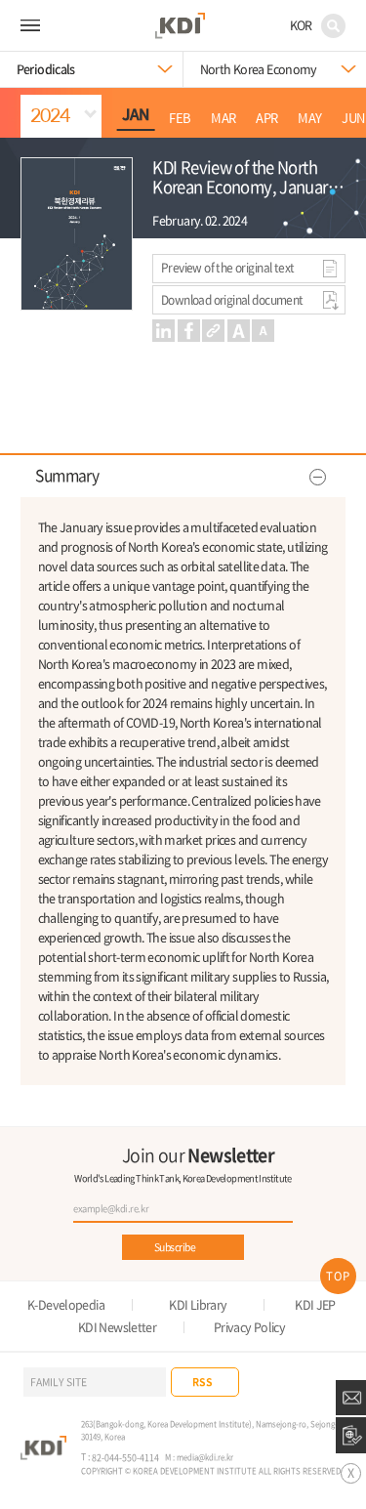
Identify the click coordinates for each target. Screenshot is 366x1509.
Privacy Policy (249, 1327)
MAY (309, 118)
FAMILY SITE (58, 1381)
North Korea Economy (258, 69)
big (238, 330)
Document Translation (351, 1434)
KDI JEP (315, 1305)
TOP (338, 1276)
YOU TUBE (295, 1381)
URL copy (213, 330)
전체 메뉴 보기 (30, 25)
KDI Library (197, 1305)
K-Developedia (65, 1305)
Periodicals (46, 69)
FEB (179, 118)
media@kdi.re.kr (205, 1456)
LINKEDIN (331, 1381)
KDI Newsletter (117, 1327)
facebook (189, 330)
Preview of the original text (227, 267)
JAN (135, 114)
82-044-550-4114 (125, 1457)
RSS (202, 1381)
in (163, 330)
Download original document (232, 300)
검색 (333, 26)
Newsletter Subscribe (351, 1397)
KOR (301, 25)
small (263, 330)
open (183, 476)
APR (266, 118)
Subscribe (174, 1246)
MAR (223, 118)
